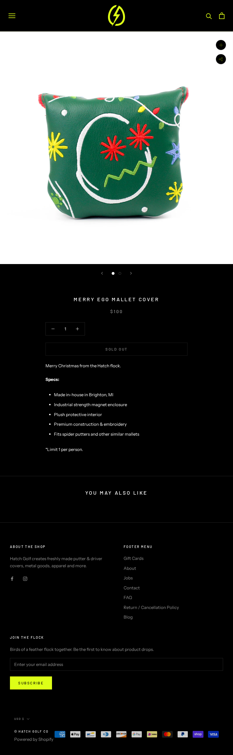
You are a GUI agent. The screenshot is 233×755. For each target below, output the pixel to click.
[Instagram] (25, 578)
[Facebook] (12, 578)
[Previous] (102, 273)
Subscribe (31, 683)
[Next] (131, 273)
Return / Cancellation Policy (151, 607)
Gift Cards (133, 558)
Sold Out (116, 349)
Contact (132, 587)
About (130, 568)
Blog (128, 617)
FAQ (128, 597)
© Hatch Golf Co (31, 731)
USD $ (19, 718)
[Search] (209, 16)
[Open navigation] (12, 15)
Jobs (128, 578)
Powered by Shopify (33, 739)
